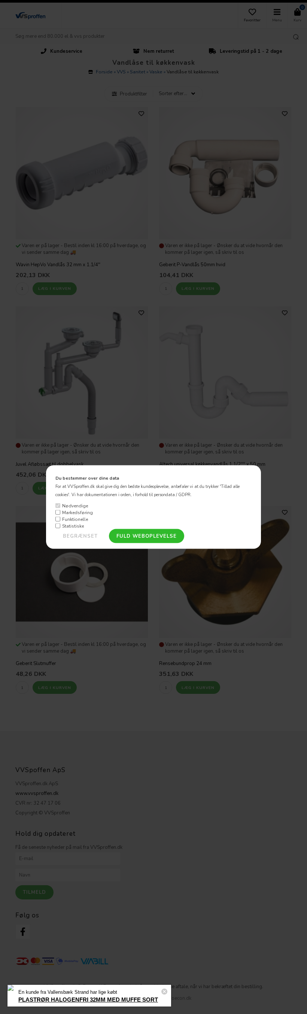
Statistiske (73, 526)
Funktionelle (75, 519)
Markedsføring (77, 512)
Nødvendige (75, 505)
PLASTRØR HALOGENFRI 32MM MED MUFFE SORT (88, 999)
